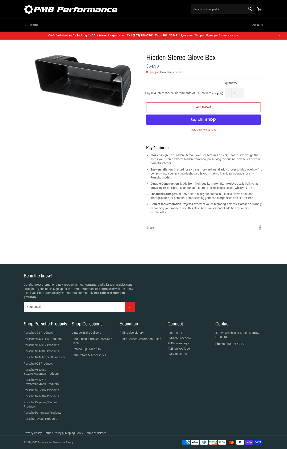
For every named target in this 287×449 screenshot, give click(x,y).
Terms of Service (95, 433)
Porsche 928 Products (38, 363)
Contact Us (174, 332)
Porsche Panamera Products (42, 412)
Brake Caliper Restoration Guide (140, 339)
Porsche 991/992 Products (41, 396)
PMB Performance (42, 442)
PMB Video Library (132, 332)
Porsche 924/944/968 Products (44, 357)
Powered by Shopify (63, 442)
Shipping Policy (73, 433)
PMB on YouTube (178, 348)
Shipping (151, 72)
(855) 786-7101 (230, 343)
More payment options (203, 129)
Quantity (231, 83)
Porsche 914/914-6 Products (43, 339)
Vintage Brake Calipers (86, 332)
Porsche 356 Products (38, 332)
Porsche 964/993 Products (41, 351)
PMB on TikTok (177, 354)
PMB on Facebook (179, 338)
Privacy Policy (33, 433)
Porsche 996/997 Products (41, 390)
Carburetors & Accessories (89, 355)
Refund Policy (53, 433)
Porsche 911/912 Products (41, 345)
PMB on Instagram (179, 343)
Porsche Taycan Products (40, 418)
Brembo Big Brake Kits (86, 349)
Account (257, 25)
